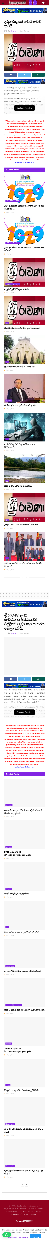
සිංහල (35, 3)
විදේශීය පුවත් (21, 1206)
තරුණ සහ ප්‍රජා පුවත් (11, 1208)
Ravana (13, 31)
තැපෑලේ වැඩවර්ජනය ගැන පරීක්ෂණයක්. (22, 970)
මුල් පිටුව (12, 1206)
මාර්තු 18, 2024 (9, 212)
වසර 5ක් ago (24, 31)
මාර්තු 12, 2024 (9, 528)
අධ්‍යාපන (9, 400)
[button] (6, 1234)
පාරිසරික (23, 1208)
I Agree (35, 1237)
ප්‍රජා (7, 323)
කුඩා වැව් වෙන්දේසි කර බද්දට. (18, 485)
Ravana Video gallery (30, 1214)
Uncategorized (12, 201)
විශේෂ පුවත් (14, 113)
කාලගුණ (9, 847)
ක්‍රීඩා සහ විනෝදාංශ (26, 1211)
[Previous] (22, 577)
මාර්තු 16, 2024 (9, 292)
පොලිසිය (9, 805)
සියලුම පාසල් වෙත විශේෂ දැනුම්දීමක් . (21, 1090)
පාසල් (8, 1085)
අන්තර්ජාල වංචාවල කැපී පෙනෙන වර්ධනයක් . (19, 446)
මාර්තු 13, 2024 (9, 331)
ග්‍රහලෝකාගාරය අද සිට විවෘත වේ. (19, 366)
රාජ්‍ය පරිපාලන (33, 1206)
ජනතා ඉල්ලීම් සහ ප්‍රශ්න (13, 1005)
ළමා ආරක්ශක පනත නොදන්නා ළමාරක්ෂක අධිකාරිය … (24, 207)
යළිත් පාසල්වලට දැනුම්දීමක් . (17, 893)
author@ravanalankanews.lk (24, 163)
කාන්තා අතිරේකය (12, 1211)
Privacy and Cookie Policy (18, 1237)
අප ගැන (38, 1211)
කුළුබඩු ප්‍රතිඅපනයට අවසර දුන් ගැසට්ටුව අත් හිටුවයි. (24, 1172)
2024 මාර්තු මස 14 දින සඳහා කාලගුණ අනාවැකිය (17, 853)
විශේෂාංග (40, 1208)
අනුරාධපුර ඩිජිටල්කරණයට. (16, 289)
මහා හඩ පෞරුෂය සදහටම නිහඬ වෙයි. (22, 932)
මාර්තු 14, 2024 (9, 816)
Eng (30, 3)
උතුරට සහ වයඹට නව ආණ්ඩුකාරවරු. (21, 524)
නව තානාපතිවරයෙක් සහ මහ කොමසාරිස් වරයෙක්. (23, 565)
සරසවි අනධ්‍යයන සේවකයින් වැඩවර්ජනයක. (24, 1009)
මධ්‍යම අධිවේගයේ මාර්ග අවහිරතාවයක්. (22, 327)
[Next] (26, 577)
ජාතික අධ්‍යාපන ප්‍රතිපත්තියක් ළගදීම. (20, 405)
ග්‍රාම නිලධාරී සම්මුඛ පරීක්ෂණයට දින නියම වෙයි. (23, 1130)
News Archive (15, 1214)
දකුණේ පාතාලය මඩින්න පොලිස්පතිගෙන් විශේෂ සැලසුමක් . (23, 812)
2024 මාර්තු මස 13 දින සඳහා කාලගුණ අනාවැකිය (17, 1050)
